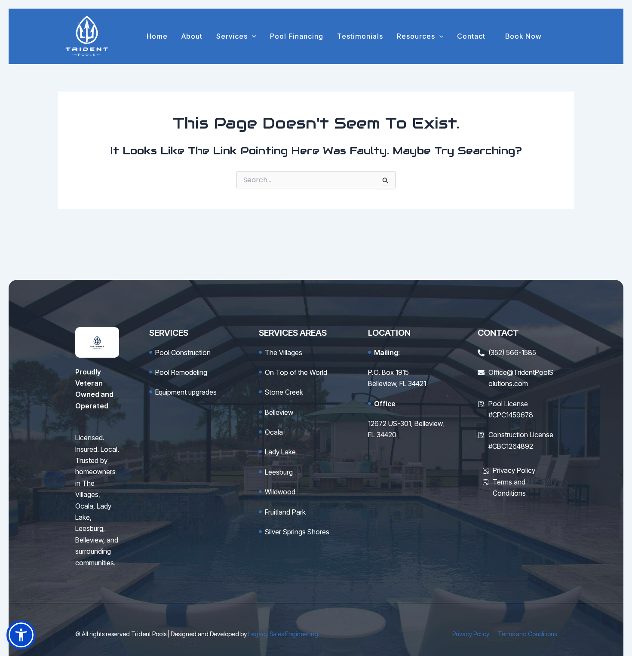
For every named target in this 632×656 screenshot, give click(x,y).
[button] (252, 36)
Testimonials (360, 36)
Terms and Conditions (527, 634)
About (191, 36)
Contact (471, 36)
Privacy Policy (470, 634)
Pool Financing (296, 36)
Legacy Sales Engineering (283, 634)
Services (232, 36)
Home (157, 36)
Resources (416, 36)
